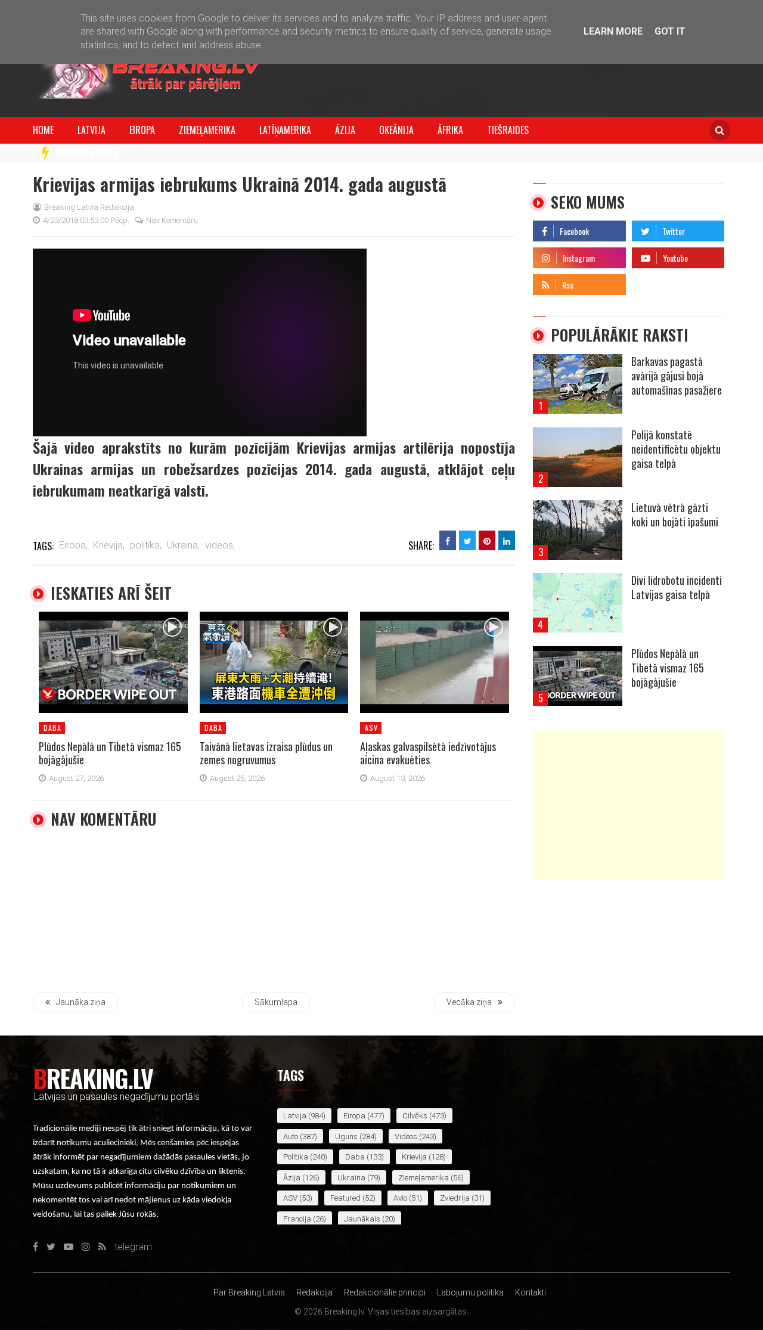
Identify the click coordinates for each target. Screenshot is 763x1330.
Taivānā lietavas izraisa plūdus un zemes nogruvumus (266, 753)
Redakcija (314, 1292)
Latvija (91, 130)
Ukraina (351, 1177)
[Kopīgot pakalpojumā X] (467, 540)
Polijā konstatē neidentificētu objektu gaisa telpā (676, 448)
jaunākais (362, 1218)
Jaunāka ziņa (81, 1002)
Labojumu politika (470, 1292)
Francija (297, 1218)
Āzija (345, 130)
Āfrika (450, 130)
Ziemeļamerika (207, 130)
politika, (146, 545)
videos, (220, 545)
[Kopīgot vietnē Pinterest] (487, 540)
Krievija (414, 1156)
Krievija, (109, 545)
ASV (371, 728)
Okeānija (396, 130)
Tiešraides (508, 130)
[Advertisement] (628, 804)
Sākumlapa (276, 1002)
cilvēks (414, 1115)
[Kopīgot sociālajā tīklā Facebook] (447, 540)
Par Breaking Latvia (249, 1292)
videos (406, 1136)
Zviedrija (455, 1197)
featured (345, 1197)
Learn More (613, 31)
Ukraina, (183, 545)
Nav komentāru (172, 220)
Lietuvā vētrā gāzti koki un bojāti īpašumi (674, 514)
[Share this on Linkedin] (506, 540)
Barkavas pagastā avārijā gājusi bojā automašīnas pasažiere (676, 375)
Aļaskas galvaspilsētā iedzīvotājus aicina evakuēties (428, 753)
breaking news (86, 152)
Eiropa (142, 130)
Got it (670, 31)
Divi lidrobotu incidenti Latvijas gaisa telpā (676, 587)
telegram (650, 281)
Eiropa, (73, 545)
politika (295, 1156)
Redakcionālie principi (385, 1292)
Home (43, 130)
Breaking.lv (93, 1077)
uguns (346, 1136)
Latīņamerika (285, 130)
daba (52, 728)
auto (290, 1136)
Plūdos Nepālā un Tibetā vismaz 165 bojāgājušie (110, 753)
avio (400, 1197)
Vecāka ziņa (469, 1002)
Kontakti (530, 1292)
